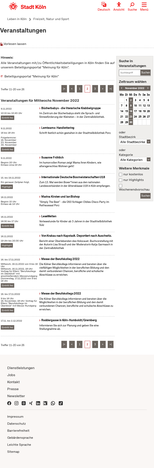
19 (144, 111)
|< (64, 88)
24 (135, 116)
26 (144, 116)
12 (144, 105)
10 (135, 105)
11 (140, 105)
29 (126, 122)
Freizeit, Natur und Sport (51, 19)
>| (110, 88)
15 (126, 111)
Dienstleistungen (20, 367)
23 (130, 116)
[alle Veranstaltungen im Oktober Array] (121, 88)
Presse (13, 389)
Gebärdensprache (20, 438)
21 (121, 116)
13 (148, 105)
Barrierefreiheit (18, 430)
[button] (144, 7)
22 (126, 116)
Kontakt (13, 382)
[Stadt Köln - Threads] (24, 402)
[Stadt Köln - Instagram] (16, 402)
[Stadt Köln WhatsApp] (53, 402)
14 (121, 111)
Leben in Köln (17, 19)
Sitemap (13, 452)
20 (148, 111)
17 (135, 111)
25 (140, 116)
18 (140, 111)
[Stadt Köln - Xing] (31, 402)
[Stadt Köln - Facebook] (9, 402)
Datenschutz (16, 423)
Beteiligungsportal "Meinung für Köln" (31, 76)
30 (130, 122)
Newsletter (16, 396)
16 (130, 111)
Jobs (11, 375)
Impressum (15, 416)
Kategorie (126, 152)
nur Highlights (133, 180)
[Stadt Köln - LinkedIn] (38, 402)
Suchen (145, 72)
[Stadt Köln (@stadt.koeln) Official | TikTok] (61, 402)
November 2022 (134, 88)
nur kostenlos (133, 174)
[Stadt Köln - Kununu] (45, 402)
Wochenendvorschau (134, 189)
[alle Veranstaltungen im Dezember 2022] (147, 88)
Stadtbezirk (127, 134)
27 (148, 116)
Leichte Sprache (19, 445)
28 (121, 122)
